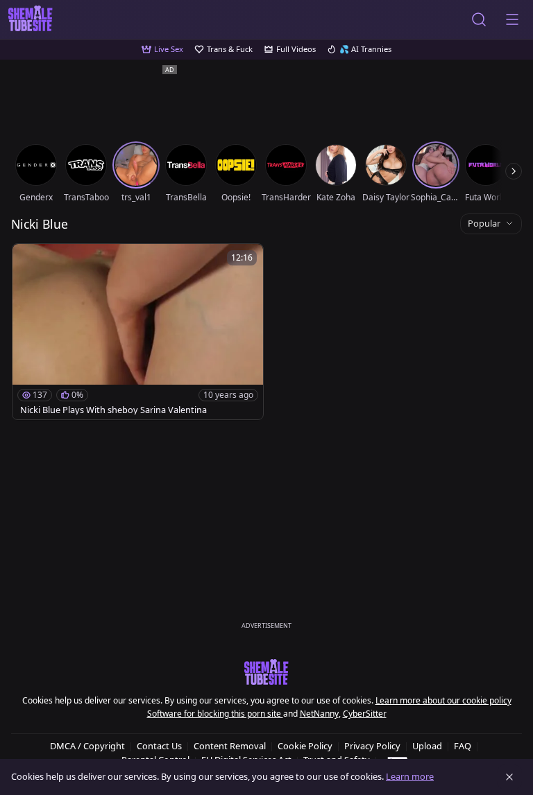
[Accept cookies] (509, 777)
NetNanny (319, 713)
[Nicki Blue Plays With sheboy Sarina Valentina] (137, 331)
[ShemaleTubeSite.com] (30, 19)
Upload (427, 746)
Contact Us (159, 746)
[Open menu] (512, 19)
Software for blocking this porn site (215, 713)
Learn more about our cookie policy (443, 700)
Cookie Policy (305, 746)
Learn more (410, 776)
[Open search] (478, 19)
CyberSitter (365, 713)
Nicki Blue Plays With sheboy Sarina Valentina (113, 409)
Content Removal (230, 746)
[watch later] (29, 261)
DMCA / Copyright (87, 746)
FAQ (462, 746)
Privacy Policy (372, 746)
